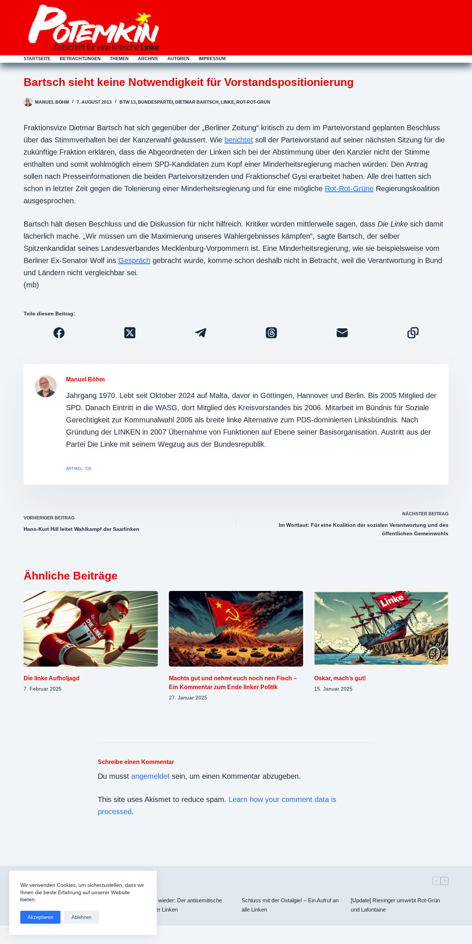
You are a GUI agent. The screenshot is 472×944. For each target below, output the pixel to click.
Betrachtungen (80, 58)
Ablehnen (81, 917)
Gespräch (134, 260)
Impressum (212, 58)
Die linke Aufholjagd (52, 678)
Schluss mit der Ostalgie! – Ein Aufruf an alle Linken (290, 905)
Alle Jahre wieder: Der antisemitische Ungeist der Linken (177, 905)
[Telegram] (200, 333)
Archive (148, 58)
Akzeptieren (40, 917)
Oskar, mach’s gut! (340, 678)
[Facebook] (59, 333)
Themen (119, 58)
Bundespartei (155, 102)
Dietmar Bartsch (197, 102)
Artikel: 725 (78, 468)
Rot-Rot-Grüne (349, 188)
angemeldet (150, 776)
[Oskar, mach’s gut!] (381, 629)
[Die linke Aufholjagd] (91, 629)
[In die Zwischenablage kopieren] (413, 333)
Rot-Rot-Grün (253, 102)
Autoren (178, 58)
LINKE (227, 102)
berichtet (239, 140)
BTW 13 (127, 102)
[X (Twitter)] (129, 333)
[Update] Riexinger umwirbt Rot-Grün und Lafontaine (395, 905)
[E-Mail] (342, 333)
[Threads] (271, 333)
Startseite (37, 58)
